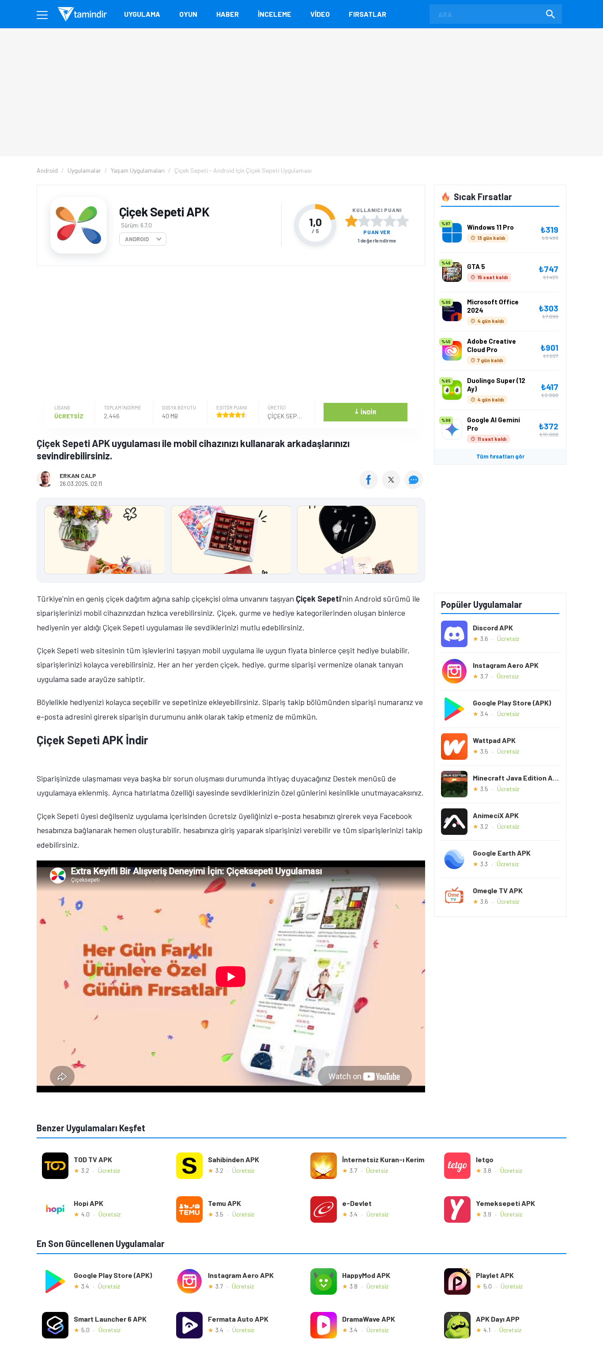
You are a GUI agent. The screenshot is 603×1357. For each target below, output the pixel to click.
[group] (231, 541)
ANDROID (137, 239)
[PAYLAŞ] (370, 486)
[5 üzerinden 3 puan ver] (377, 221)
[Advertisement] (228, 334)
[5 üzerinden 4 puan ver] (390, 221)
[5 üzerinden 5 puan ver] (402, 221)
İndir (365, 411)
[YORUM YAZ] (414, 486)
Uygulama (142, 14)
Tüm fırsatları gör (500, 456)
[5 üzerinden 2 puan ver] (364, 221)
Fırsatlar (367, 14)
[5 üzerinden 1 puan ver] (351, 221)
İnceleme (274, 14)
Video (320, 14)
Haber (227, 14)
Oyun (188, 14)
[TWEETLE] (392, 486)
